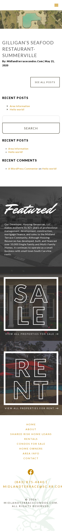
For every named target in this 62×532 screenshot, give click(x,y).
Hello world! (17, 109)
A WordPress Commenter (23, 168)
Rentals (31, 438)
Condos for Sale (31, 443)
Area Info (31, 453)
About (31, 429)
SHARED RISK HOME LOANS (31, 434)
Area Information (20, 106)
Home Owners (31, 448)
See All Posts (45, 82)
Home (31, 424)
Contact (31, 458)
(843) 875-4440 (30, 482)
